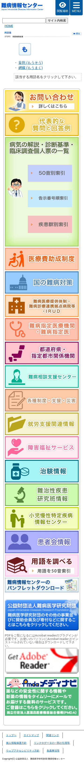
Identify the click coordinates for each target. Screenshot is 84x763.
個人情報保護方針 (16, 743)
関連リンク (52, 735)
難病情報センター (22, 8)
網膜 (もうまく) (30, 68)
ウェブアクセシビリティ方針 (22, 750)
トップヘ (11, 735)
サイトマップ (31, 735)
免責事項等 (53, 750)
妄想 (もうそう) (30, 63)
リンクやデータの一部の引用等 (52, 743)
